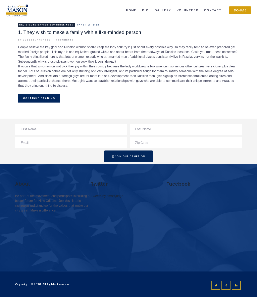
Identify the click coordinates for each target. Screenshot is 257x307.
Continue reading (39, 98)
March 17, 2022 (88, 25)
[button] (240, 10)
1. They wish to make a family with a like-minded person (79, 32)
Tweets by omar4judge (107, 196)
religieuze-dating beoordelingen (46, 25)
